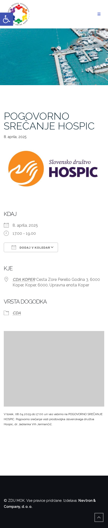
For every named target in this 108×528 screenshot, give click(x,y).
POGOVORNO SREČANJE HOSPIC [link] (49, 121)
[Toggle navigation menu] (98, 14)
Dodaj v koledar (34, 247)
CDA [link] (17, 313)
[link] (6, 19)
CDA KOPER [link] (24, 279)
